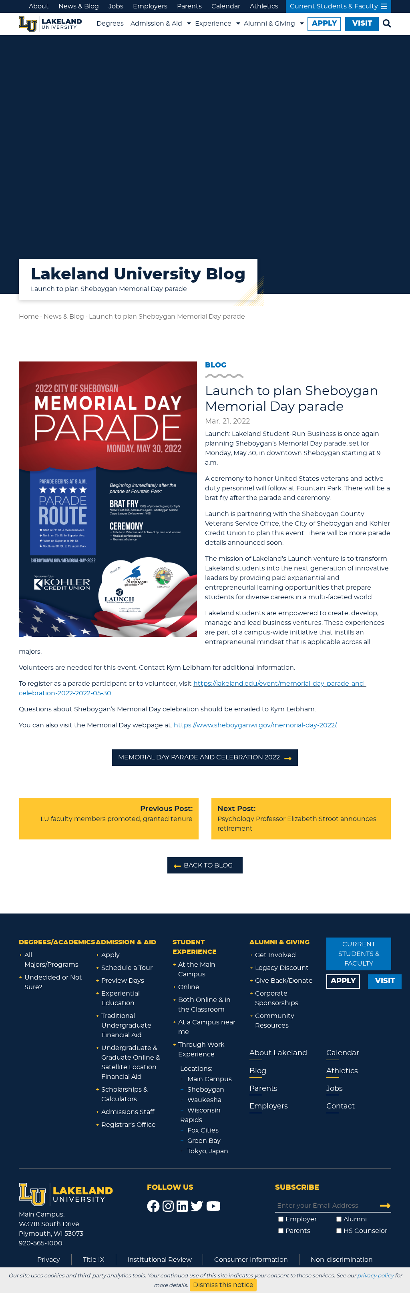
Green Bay (204, 1141)
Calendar (225, 6)
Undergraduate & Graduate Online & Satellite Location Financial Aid (130, 1062)
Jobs (116, 6)
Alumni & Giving (269, 23)
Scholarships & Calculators (124, 1094)
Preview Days (122, 981)
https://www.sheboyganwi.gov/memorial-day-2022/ (255, 725)
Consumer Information (251, 1260)
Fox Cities (203, 1130)
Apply (110, 955)
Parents (189, 6)
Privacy (48, 1260)
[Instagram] (168, 1206)
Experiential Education (120, 998)
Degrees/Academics (57, 942)
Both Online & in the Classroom (204, 1005)
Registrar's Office (128, 1125)
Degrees (110, 23)
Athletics (264, 6)
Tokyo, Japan (207, 1151)
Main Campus (209, 1079)
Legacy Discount (282, 968)
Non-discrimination (342, 1260)
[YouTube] (213, 1206)
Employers (150, 6)
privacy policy (375, 1276)
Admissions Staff (127, 1112)
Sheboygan (205, 1089)
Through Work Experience (201, 1050)
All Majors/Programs (51, 960)
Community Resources (274, 1021)
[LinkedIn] (182, 1206)
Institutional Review (159, 1260)
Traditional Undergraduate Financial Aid (126, 1025)
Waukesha (204, 1100)
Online (188, 987)
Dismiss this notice (223, 1285)
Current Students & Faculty (334, 6)
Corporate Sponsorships (276, 998)
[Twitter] (197, 1206)
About (39, 6)
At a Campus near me (206, 1027)
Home (29, 316)
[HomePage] (66, 1193)
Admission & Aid (156, 23)
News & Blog (78, 6)
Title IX (94, 1260)
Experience (213, 23)
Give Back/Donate (284, 981)
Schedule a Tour (127, 968)
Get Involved (275, 955)
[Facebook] (153, 1206)
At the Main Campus (196, 970)
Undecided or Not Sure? (53, 982)
